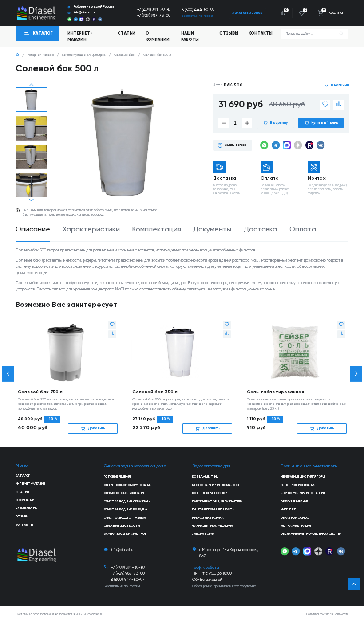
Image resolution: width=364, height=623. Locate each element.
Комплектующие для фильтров (84, 55)
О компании (158, 36)
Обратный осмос (295, 518)
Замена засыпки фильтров (125, 534)
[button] (31, 85)
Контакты (261, 33)
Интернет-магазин (41, 55)
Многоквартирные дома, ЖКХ (215, 485)
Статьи (126, 33)
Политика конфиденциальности (327, 614)
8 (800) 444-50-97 (198, 10)
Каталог (23, 476)
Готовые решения (117, 476)
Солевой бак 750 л (40, 392)
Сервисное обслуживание (124, 493)
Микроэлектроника (208, 518)
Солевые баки (124, 55)
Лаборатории (203, 534)
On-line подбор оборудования (127, 485)
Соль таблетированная (275, 392)
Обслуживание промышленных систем (311, 534)
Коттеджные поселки (209, 493)
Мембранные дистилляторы (303, 476)
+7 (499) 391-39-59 (153, 10)
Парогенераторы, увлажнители (217, 501)
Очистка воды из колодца (125, 509)
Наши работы (190, 36)
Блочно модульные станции (303, 493)
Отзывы (228, 33)
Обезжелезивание (294, 501)
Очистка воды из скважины (127, 501)
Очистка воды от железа (125, 518)
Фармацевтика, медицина (212, 526)
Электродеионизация (298, 485)
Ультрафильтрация (296, 526)
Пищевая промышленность (213, 509)
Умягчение (288, 509)
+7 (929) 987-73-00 (153, 16)
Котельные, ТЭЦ (205, 476)
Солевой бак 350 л (155, 392)
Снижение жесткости (122, 526)
